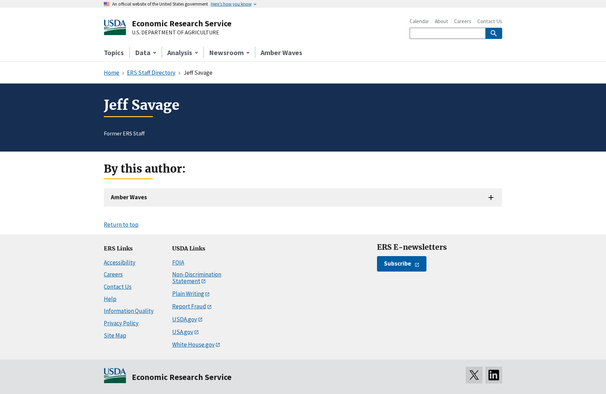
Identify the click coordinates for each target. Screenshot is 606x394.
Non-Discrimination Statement (196, 278)
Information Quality (129, 311)
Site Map (115, 335)
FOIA (178, 262)
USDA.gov (184, 319)
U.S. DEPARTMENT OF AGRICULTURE (175, 32)
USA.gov (182, 332)
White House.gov (193, 344)
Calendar (419, 21)
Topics (114, 52)
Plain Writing (188, 294)
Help (110, 299)
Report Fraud (189, 306)
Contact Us (489, 21)
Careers (462, 21)
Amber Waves (281, 52)
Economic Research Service (181, 23)
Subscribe (397, 263)
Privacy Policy (121, 323)
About (441, 21)
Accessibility (119, 262)
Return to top (121, 224)
